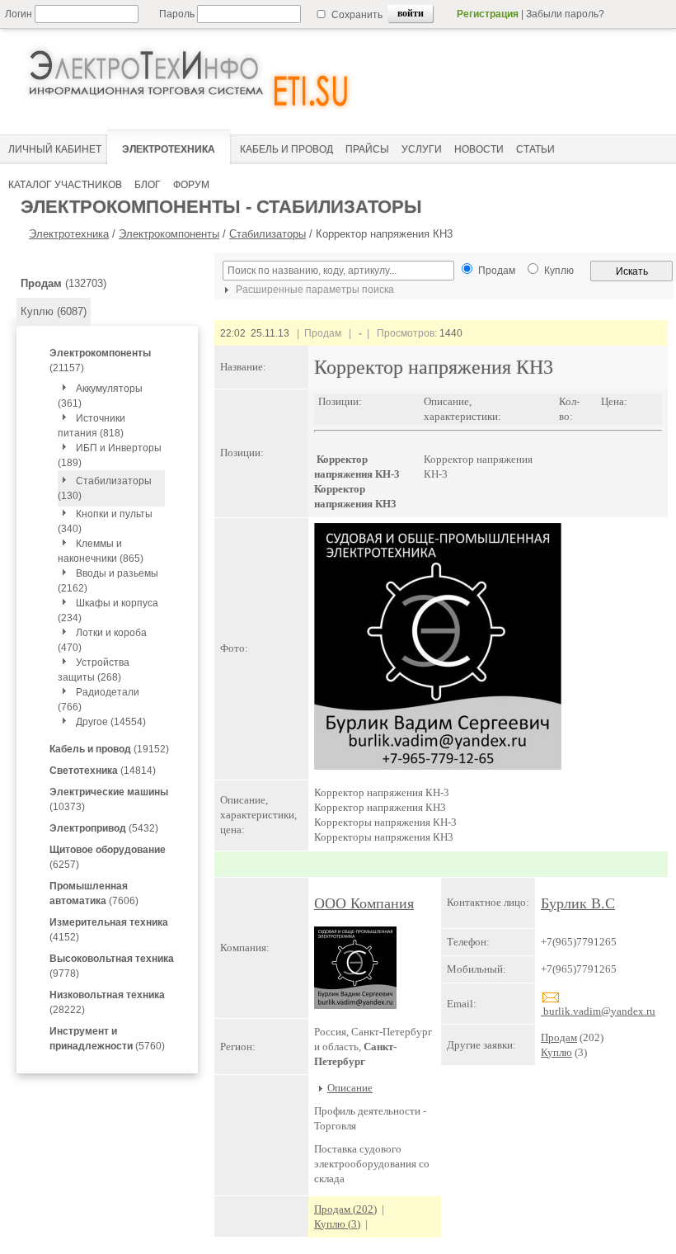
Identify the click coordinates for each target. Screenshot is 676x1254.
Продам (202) (345, 1209)
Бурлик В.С (578, 903)
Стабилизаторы (267, 234)
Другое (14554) (111, 722)
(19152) (109, 749)
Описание (350, 1088)
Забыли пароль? (565, 14)
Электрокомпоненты (169, 234)
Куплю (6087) (54, 311)
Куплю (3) (337, 1224)
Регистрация (488, 14)
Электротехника (69, 234)
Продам (559, 1037)
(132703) (63, 283)
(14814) (102, 770)
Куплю (556, 1052)
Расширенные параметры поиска (313, 289)
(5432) (103, 828)
